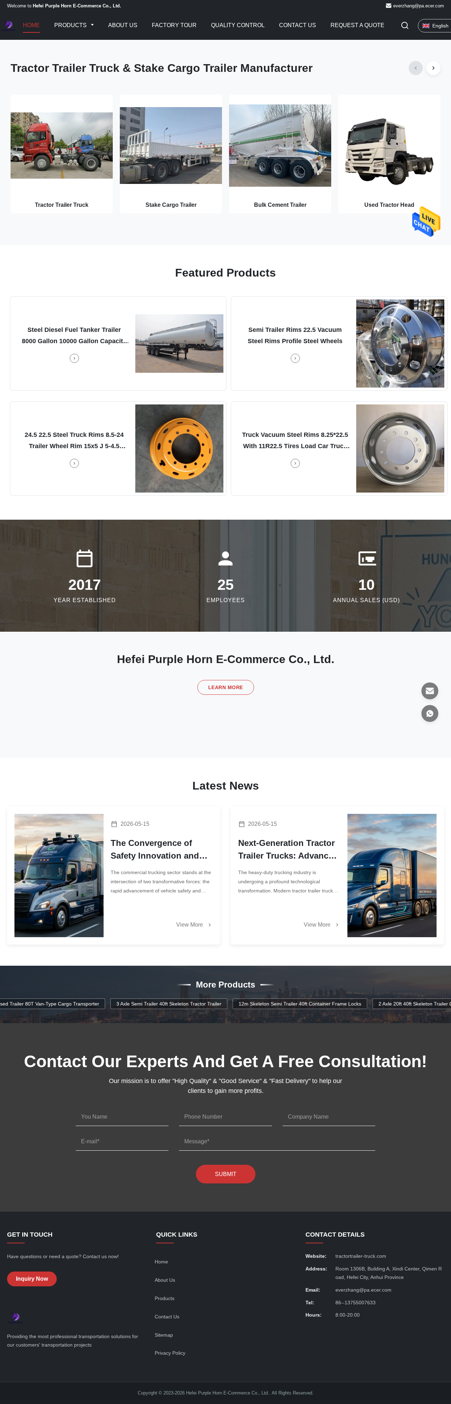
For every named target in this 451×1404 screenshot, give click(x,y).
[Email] (429, 690)
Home (31, 25)
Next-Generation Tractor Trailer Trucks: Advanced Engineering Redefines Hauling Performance (288, 850)
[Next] (433, 68)
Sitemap (164, 1335)
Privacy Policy (170, 1353)
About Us (122, 25)
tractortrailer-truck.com (360, 1256)
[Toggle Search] (405, 25)
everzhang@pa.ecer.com (418, 5)
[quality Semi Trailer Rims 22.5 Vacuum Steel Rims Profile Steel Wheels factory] (400, 343)
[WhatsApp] (429, 713)
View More (190, 925)
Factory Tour (174, 25)
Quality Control (238, 25)
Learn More (225, 687)
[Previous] (416, 68)
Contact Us (297, 25)
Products (71, 25)
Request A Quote (357, 25)
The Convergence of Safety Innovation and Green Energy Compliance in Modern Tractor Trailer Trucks (156, 850)
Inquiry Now (32, 1279)
